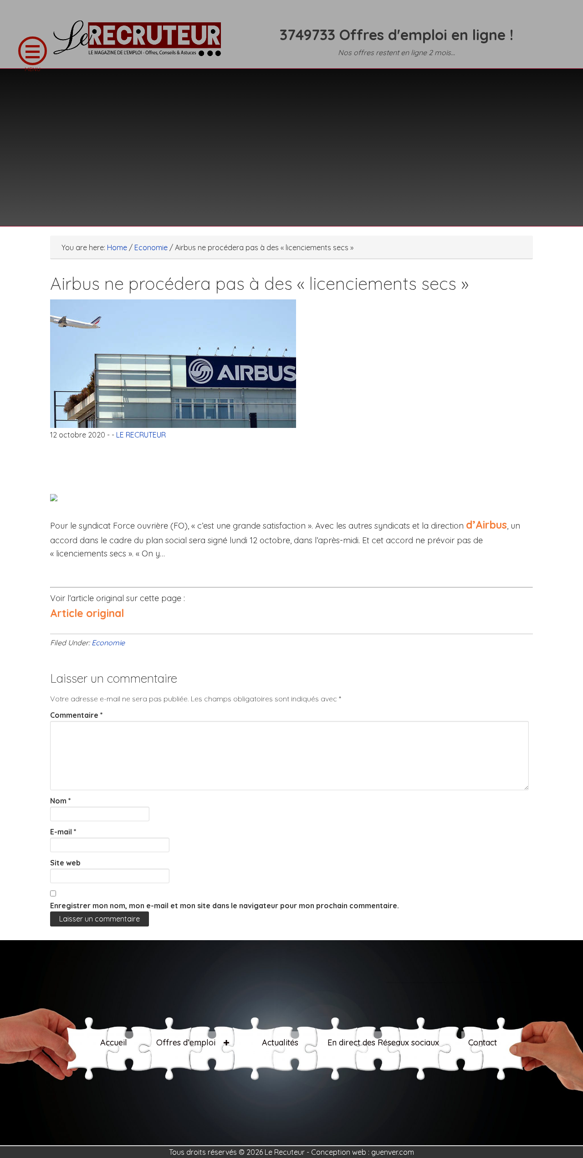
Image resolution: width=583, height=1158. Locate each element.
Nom (60, 800)
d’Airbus (486, 524)
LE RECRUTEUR (141, 43)
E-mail (63, 831)
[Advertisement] (291, 142)
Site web (65, 862)
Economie (108, 642)
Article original (87, 613)
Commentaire (76, 715)
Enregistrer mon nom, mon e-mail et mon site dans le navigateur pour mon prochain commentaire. (224, 905)
